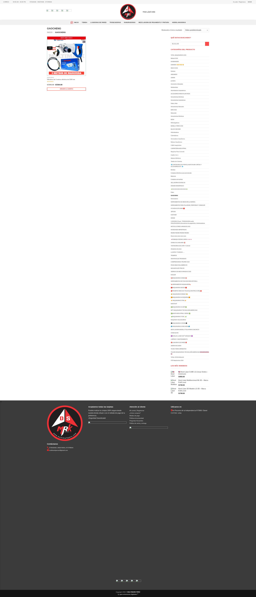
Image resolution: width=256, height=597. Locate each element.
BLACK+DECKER (176, 129)
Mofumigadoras (175, 123)
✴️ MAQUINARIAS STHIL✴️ (178, 300)
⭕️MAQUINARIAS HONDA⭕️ (179, 278)
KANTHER (174, 215)
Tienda (84, 22)
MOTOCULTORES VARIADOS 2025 (180, 226)
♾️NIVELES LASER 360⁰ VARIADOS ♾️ (182, 336)
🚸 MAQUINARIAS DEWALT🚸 (179, 294)
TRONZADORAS (115, 22)
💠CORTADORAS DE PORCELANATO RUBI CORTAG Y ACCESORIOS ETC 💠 (186, 165)
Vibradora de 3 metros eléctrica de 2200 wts (61, 79)
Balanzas (173, 176)
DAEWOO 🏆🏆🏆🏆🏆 (177, 64)
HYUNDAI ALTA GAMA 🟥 (178, 208)
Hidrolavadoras (179, 22)
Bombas (173, 170)
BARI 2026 (174, 110)
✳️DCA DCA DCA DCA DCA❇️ (179, 189)
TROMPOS (174, 255)
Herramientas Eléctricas (177, 97)
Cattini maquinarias (176, 145)
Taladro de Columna (176, 161)
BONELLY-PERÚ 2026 (177, 126)
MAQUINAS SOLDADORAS (178, 320)
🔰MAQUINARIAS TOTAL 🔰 (178, 316)
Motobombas (174, 87)
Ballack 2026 (174, 58)
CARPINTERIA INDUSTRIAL (178, 148)
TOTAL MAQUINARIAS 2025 (178, 55)
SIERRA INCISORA (176, 345)
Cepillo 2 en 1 (174, 155)
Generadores (174, 198)
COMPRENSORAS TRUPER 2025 (180, 262)
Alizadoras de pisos (176, 249)
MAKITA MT (174, 303)
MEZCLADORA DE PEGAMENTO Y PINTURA (154, 22)
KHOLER (173, 275)
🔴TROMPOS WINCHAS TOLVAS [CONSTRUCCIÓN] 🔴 (186, 291)
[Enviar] (251, 12)
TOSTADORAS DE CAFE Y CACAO (180, 246)
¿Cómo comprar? (135, 413)
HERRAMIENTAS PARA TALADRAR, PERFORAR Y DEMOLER (188, 205)
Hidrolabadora (175, 132)
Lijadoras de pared (98, 22)
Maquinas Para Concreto (177, 151)
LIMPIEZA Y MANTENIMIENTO (179, 339)
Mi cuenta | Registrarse (137, 410)
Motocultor (173, 113)
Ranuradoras (129, 22)
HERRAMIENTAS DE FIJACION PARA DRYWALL (184, 281)
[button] (239, 2)
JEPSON (173, 211)
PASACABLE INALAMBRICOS (179, 265)
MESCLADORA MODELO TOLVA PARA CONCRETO (185, 329)
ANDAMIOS (174, 74)
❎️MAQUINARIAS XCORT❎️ (179, 307)
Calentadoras (174, 135)
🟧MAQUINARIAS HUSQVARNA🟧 (180, 297)
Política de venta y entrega (138, 423)
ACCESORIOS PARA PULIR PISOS (180, 93)
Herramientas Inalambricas (178, 100)
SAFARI (173, 77)
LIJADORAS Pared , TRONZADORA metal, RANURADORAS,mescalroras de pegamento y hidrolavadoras (188, 222)
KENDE (173, 218)
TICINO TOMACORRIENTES (178, 349)
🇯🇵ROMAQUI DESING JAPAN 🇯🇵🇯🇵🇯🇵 (181, 239)
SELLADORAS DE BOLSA (178, 182)
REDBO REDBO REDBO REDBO (180, 233)
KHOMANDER (175, 61)
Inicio (76, 22)
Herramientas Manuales (177, 106)
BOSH (172, 119)
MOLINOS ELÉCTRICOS (177, 268)
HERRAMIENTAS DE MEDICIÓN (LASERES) (183, 202)
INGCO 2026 (174, 68)
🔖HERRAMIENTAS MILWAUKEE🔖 (181, 284)
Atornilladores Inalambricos (178, 90)
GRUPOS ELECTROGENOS (178, 258)
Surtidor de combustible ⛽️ (178, 242)
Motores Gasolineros (176, 142)
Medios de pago (135, 415)
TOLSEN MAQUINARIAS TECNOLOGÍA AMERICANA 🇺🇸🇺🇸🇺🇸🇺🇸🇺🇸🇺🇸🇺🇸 (190, 353)
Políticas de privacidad (137, 418)
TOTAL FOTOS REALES (177, 357)
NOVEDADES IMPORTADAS (178, 229)
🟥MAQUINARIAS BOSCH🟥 (179, 287)
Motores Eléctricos (176, 158)
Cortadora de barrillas (177, 179)
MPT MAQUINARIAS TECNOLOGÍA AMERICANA (184, 310)
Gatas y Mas (174, 103)
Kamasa (173, 71)
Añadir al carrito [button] (66, 89)
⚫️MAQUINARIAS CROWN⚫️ (179, 323)
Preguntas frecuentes (136, 421)
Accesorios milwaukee (177, 84)
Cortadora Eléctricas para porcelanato (181, 173)
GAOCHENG (174, 195)
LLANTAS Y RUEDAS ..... (177, 252)
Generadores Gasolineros (178, 139)
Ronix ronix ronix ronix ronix (178, 236)
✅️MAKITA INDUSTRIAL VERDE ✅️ (180, 313)
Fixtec (172, 192)
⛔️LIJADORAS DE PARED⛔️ (179, 342)
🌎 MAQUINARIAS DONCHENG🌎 (180, 326)
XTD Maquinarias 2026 (177, 360)
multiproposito (174, 332)
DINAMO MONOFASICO (177, 186)
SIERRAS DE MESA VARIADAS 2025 (181, 271)
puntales (173, 81)
